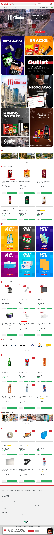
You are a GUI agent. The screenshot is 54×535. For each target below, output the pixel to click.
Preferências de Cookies (46, 530)
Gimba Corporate (20, 0)
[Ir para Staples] (41, 4)
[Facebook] (4, 496)
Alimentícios (4, 501)
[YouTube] (2, 496)
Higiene (26, 501)
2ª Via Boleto (38, 7)
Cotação (34, 505)
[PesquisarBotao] (35, 4)
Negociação (28, 505)
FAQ (3, 514)
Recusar (37, 530)
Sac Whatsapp (20, 514)
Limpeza (21, 501)
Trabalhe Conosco (34, 514)
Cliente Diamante (14, 505)
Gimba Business (34, 0)
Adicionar (12, 193)
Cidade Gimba (41, 505)
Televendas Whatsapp (10, 514)
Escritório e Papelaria (13, 501)
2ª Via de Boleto (5, 505)
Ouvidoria (27, 514)
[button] (26, 162)
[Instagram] (6, 496)
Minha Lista (22, 505)
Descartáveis (32, 501)
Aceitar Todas (31, 530)
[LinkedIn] (8, 496)
